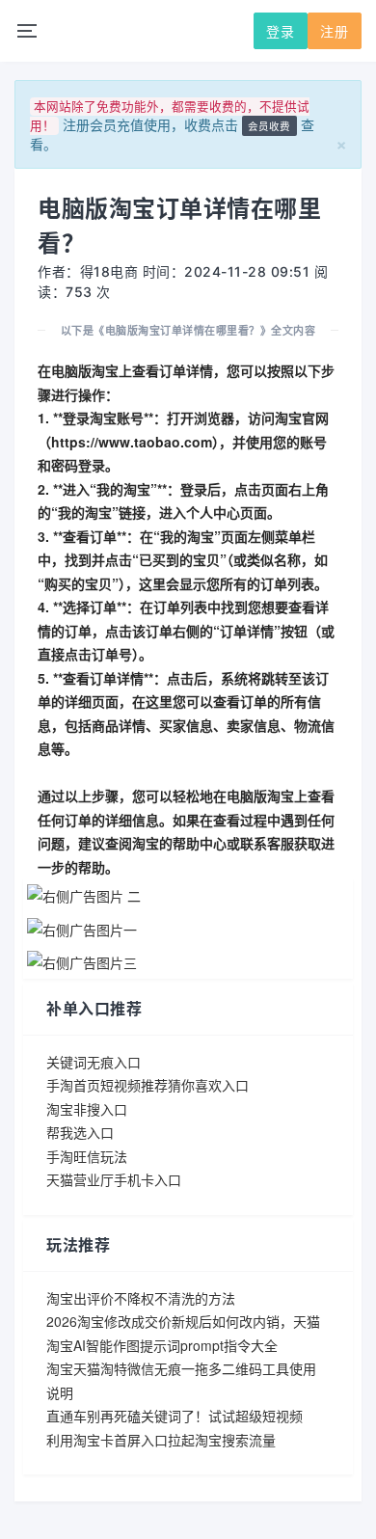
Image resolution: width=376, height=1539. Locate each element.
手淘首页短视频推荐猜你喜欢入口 (147, 1084)
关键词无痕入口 (93, 1061)
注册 (334, 30)
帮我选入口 (80, 1132)
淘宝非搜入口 (86, 1109)
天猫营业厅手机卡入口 (113, 1179)
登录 (280, 30)
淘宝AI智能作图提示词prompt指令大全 (162, 1345)
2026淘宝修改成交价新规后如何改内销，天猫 (183, 1321)
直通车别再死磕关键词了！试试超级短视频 (174, 1415)
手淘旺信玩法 (86, 1156)
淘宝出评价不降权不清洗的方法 (140, 1298)
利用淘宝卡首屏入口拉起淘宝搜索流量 (161, 1439)
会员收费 (269, 126)
